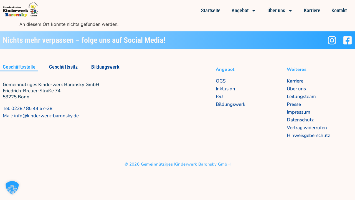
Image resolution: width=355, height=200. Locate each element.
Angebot (240, 10)
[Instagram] (332, 40)
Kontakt (339, 10)
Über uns (276, 10)
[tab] (19, 67)
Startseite (210, 10)
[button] (12, 188)
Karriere (312, 10)
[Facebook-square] (347, 40)
